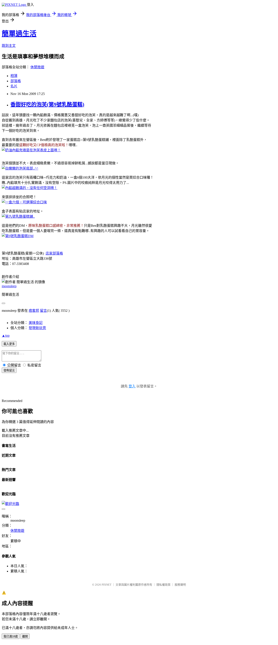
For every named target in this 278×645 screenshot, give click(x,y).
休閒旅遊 (37, 67)
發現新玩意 (37, 328)
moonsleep (9, 286)
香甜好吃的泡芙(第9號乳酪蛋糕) (47, 104)
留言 (43, 310)
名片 (13, 86)
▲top (6, 335)
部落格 (15, 81)
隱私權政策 (163, 584)
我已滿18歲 (10, 636)
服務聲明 (180, 584)
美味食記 (36, 323)
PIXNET (106, 584)
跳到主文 (9, 45)
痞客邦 (34, 310)
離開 (25, 636)
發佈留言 (9, 370)
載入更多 (9, 344)
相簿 (13, 76)
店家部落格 (54, 253)
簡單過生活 (19, 34)
